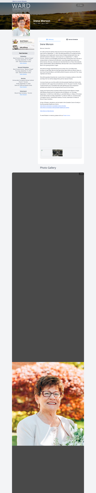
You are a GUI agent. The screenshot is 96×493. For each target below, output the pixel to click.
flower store (66, 115)
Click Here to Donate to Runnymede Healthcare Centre (54, 107)
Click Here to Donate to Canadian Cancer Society (53, 106)
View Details (23, 63)
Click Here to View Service (47, 111)
